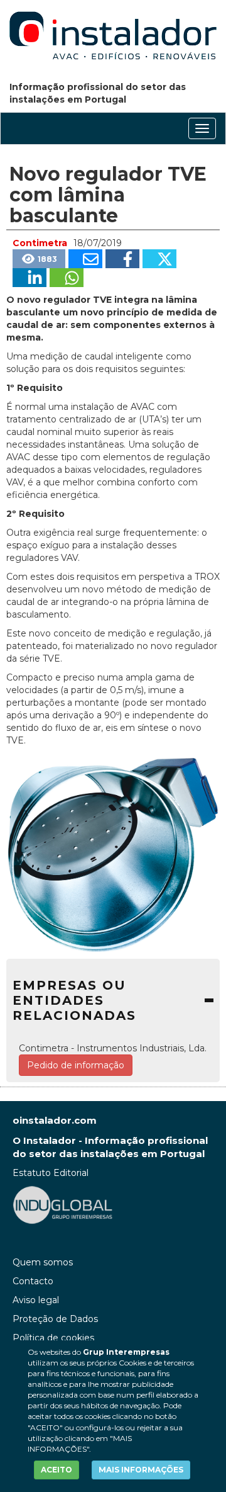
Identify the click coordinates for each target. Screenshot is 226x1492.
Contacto (33, 1281)
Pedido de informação (75, 1065)
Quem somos (43, 1262)
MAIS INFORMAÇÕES (141, 1469)
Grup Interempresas (126, 1352)
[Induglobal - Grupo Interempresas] (63, 1204)
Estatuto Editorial (51, 1172)
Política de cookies (53, 1337)
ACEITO (56, 1469)
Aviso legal (36, 1300)
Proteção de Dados (55, 1319)
